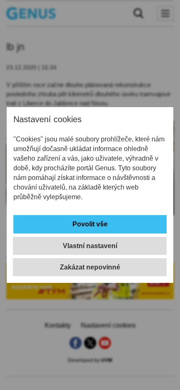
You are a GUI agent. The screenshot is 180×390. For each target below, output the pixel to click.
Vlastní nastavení (90, 245)
